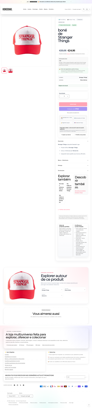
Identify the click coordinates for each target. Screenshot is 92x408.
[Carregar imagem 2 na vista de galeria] (10, 70)
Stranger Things (83, 77)
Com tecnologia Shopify (21, 400)
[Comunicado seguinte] (71, 2)
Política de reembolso (13, 402)
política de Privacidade (10, 367)
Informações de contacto (53, 402)
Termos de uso (8, 365)
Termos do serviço (33, 402)
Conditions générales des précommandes (15, 363)
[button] (89, 9)
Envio (68, 53)
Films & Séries (83, 80)
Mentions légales (9, 369)
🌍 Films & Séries (62, 19)
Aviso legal (71, 402)
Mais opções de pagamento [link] (73, 112)
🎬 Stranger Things (71, 19)
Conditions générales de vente (12, 361)
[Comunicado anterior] (21, 2)
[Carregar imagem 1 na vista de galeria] (4, 70)
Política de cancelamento (13, 404)
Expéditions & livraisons (10, 356)
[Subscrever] (85, 377)
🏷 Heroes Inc (80, 19)
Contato (7, 354)
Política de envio (43, 402)
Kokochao (13, 400)
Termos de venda (63, 402)
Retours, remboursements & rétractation (14, 358)
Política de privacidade (23, 402)
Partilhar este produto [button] (64, 209)
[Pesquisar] (83, 9)
